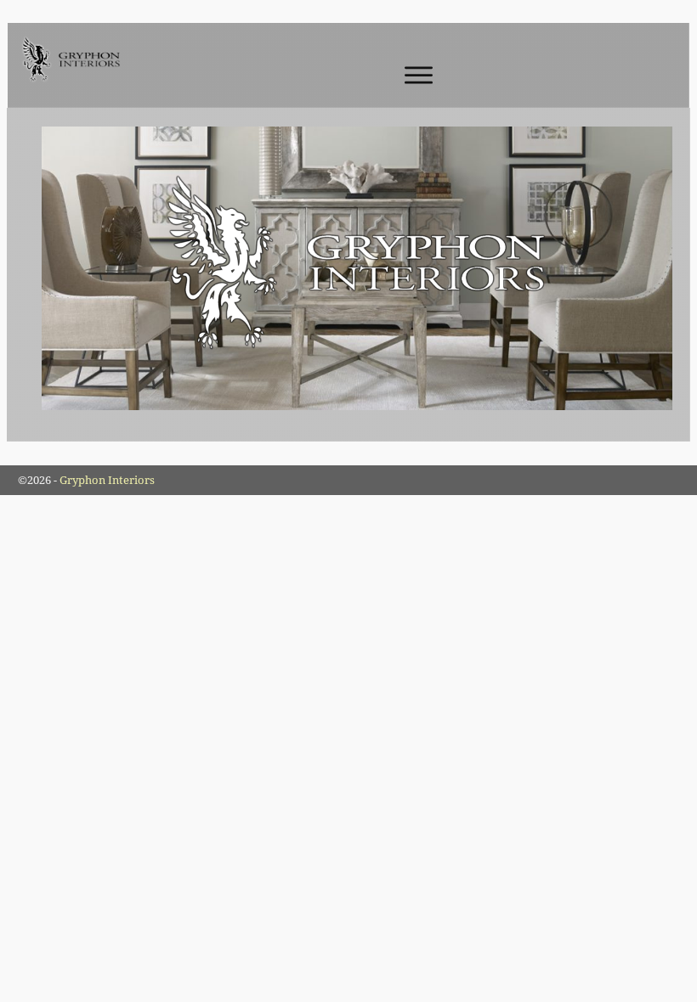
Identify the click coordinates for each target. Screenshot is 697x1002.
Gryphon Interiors (107, 480)
